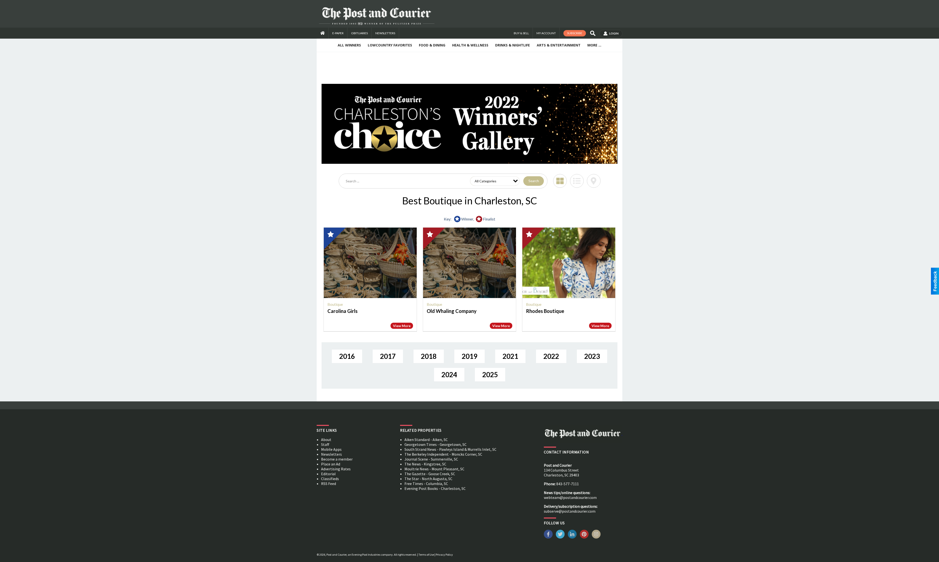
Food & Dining (432, 45)
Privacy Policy (444, 554)
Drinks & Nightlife (512, 45)
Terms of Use (426, 554)
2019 (469, 356)
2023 (592, 356)
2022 (551, 356)
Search (533, 181)
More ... (594, 45)
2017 (388, 356)
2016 (347, 356)
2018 (428, 356)
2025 (490, 374)
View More (402, 326)
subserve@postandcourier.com (569, 511)
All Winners (349, 45)
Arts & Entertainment (559, 45)
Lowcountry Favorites (390, 45)
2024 (449, 374)
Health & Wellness (470, 45)
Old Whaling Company (452, 311)
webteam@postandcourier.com (570, 497)
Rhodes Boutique (545, 311)
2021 (510, 356)
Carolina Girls (342, 311)
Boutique (335, 304)
